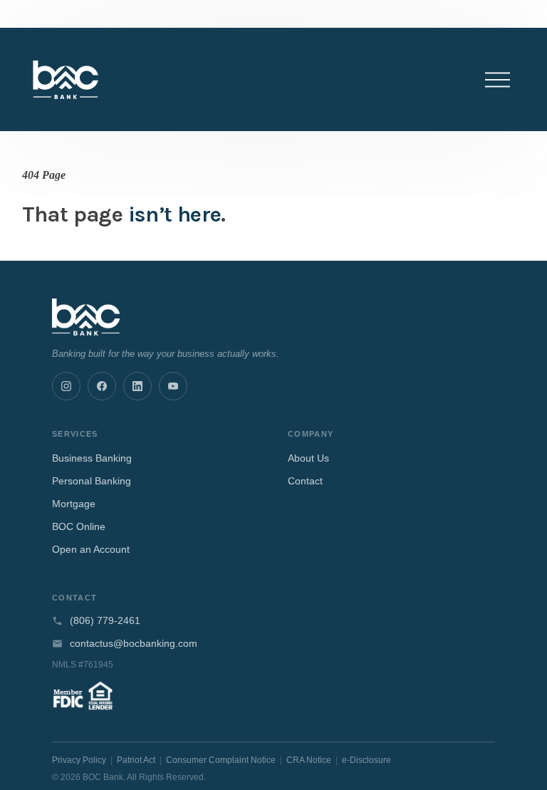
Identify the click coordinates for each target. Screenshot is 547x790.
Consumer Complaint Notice (221, 760)
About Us (308, 458)
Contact (305, 481)
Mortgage (73, 503)
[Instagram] (66, 386)
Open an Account (91, 549)
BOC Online (78, 526)
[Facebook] (102, 386)
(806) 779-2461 (105, 620)
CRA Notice (308, 760)
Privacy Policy (79, 760)
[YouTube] (173, 386)
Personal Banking (91, 481)
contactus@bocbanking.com (133, 643)
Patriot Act (136, 760)
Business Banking (92, 458)
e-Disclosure (366, 760)
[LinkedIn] (137, 386)
